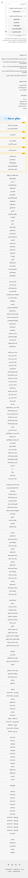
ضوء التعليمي (16, 19)
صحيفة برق (16, 22)
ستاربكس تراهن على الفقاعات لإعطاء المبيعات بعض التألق (14, 59)
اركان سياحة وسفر (16, 31)
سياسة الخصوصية (22, 106)
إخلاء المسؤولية (23, 101)
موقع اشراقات (16, 25)
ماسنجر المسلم (16, 11)
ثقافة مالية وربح (23, 85)
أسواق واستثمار (23, 89)
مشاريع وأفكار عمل (22, 87)
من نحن (25, 99)
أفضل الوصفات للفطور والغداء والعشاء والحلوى (16, 75)
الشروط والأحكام (23, 103)
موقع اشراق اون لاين (16, 28)
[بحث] (2, 2)
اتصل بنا (25, 108)
